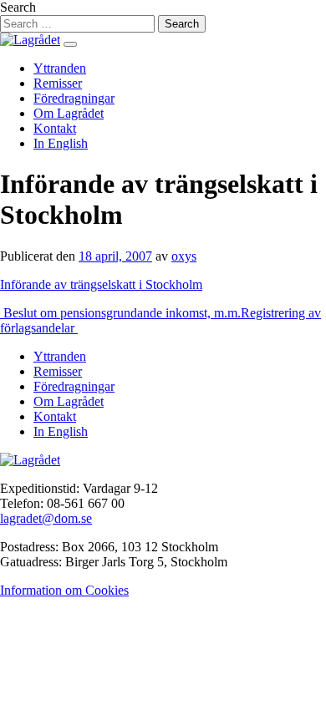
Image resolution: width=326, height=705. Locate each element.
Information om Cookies (64, 590)
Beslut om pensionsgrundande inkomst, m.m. (120, 313)
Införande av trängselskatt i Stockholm (101, 284)
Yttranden (59, 68)
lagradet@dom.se (46, 518)
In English (60, 143)
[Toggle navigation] (70, 44)
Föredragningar (74, 98)
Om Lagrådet (68, 113)
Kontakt (54, 128)
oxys (183, 256)
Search (18, 7)
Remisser (57, 83)
